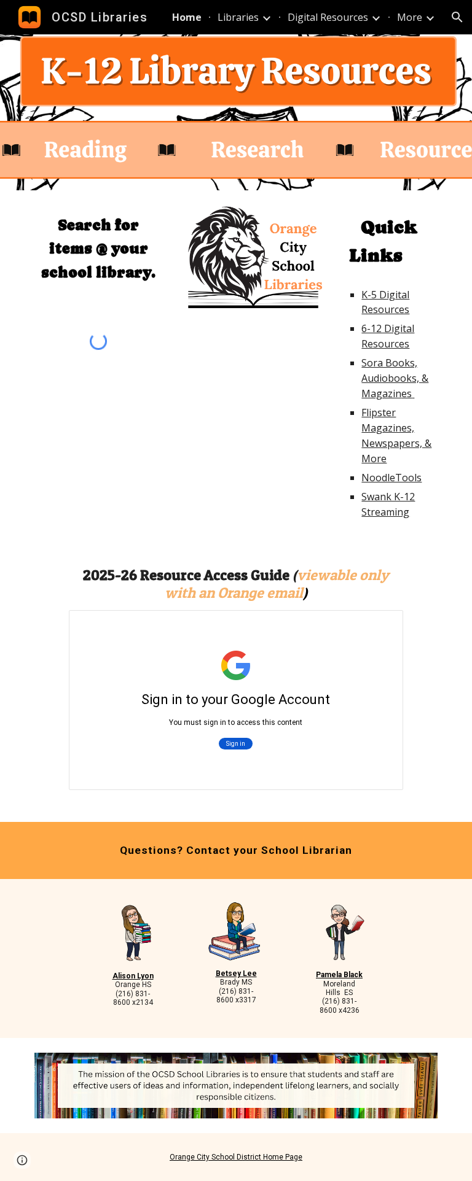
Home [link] (187, 17)
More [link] (409, 17)
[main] (98, 249)
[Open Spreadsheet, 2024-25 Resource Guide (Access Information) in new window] (380, 626)
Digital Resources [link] (328, 17)
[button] (457, 17)
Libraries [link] (238, 17)
